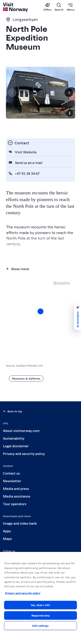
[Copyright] (69, 113)
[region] (40, 315)
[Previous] (12, 92)
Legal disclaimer (16, 446)
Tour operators (14, 503)
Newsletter (12, 480)
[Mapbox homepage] (61, 283)
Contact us (11, 473)
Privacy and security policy (24, 453)
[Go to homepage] (15, 7)
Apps (7, 531)
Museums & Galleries (26, 378)
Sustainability (13, 438)
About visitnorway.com (21, 430)
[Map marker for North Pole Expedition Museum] (40, 311)
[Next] (68, 92)
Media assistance (16, 496)
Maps (7, 538)
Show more (20, 268)
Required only (40, 615)
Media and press (16, 488)
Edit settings (40, 625)
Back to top (14, 411)
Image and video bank (20, 523)
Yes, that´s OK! (40, 605)
